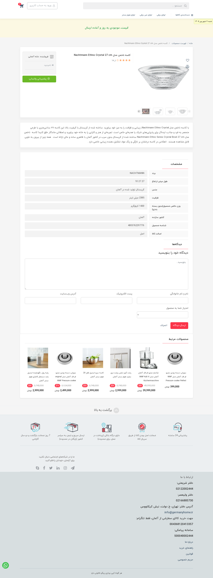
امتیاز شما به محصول (177, 308)
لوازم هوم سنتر (128, 15)
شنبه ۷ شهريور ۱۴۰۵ (203, 21)
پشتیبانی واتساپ (37, 79)
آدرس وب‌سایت (68, 293)
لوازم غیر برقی (146, 15)
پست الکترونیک (124, 293)
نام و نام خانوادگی (179, 293)
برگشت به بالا (103, 410)
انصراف (163, 325)
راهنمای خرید (186, 548)
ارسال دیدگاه (179, 325)
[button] (23, 5)
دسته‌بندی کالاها (183, 15)
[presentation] (189, 111)
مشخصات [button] (176, 164)
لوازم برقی (161, 15)
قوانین (189, 554)
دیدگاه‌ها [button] (177, 244)
